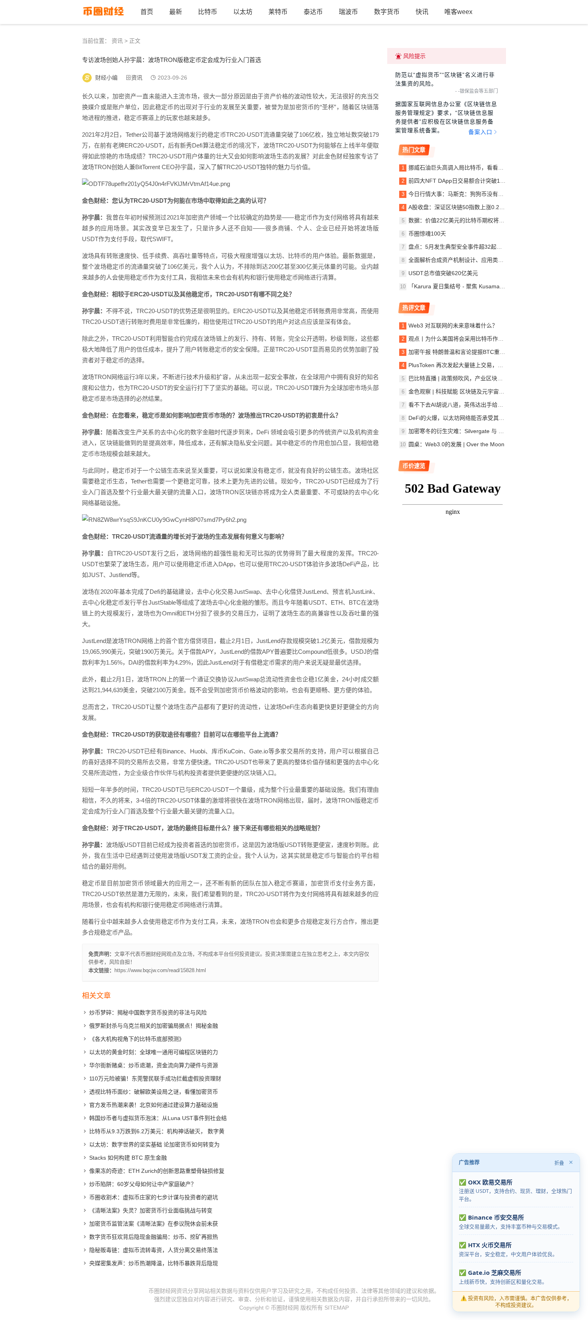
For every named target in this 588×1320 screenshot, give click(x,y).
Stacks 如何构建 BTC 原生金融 (128, 1157)
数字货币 (387, 11)
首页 (146, 11)
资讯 (117, 41)
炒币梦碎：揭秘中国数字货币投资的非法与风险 (148, 1012)
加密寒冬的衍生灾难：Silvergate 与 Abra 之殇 (465, 431)
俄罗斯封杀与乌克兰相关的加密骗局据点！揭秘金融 (153, 1025)
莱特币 (278, 11)
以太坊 (242, 11)
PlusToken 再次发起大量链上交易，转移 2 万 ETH (471, 365)
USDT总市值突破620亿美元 (443, 273)
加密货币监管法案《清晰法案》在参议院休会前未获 (153, 1223)
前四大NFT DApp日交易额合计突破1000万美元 (467, 181)
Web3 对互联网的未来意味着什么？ (453, 325)
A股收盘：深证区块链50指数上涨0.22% (457, 207)
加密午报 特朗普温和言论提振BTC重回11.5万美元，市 (476, 352)
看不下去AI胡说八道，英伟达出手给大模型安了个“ (470, 404)
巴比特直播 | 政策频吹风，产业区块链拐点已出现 (469, 378)
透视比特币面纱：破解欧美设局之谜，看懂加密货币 (153, 1091)
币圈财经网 (285, 1307)
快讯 (422, 11)
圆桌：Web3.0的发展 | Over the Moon (456, 444)
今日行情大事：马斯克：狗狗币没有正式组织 (464, 194)
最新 (175, 11)
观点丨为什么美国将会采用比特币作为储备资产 (467, 338)
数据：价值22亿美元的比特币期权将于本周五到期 (470, 220)
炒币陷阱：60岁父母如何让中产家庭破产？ (142, 1184)
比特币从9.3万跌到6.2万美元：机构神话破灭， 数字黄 (156, 1131)
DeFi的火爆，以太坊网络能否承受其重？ (459, 418)
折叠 (559, 1163)
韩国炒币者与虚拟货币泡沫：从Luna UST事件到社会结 (158, 1118)
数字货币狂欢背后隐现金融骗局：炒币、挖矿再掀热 (153, 1237)
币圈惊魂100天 (427, 233)
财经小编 (106, 77)
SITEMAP (336, 1307)
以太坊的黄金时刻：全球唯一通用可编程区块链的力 (153, 1052)
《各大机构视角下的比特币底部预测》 (136, 1039)
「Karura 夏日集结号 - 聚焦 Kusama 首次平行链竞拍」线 (480, 286)
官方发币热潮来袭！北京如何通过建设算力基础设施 (153, 1105)
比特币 (207, 11)
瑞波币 (348, 11)
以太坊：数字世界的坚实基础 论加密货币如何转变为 (154, 1144)
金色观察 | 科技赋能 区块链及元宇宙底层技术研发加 (473, 391)
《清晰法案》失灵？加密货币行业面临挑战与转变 (150, 1210)
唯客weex (458, 11)
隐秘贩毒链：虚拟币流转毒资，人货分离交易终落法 (153, 1250)
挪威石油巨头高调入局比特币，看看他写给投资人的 (472, 167)
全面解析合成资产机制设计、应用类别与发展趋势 (470, 260)
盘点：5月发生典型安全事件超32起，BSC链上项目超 (474, 247)
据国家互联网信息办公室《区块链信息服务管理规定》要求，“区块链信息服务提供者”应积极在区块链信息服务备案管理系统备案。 (446, 118)
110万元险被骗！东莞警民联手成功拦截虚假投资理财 (155, 1078)
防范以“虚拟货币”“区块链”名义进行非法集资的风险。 (445, 79)
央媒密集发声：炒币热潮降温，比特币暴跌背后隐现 (153, 1263)
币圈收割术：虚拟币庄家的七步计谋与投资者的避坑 (153, 1197)
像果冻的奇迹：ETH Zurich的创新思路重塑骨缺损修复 (156, 1171)
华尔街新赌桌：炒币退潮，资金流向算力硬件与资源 (153, 1065)
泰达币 (313, 11)
